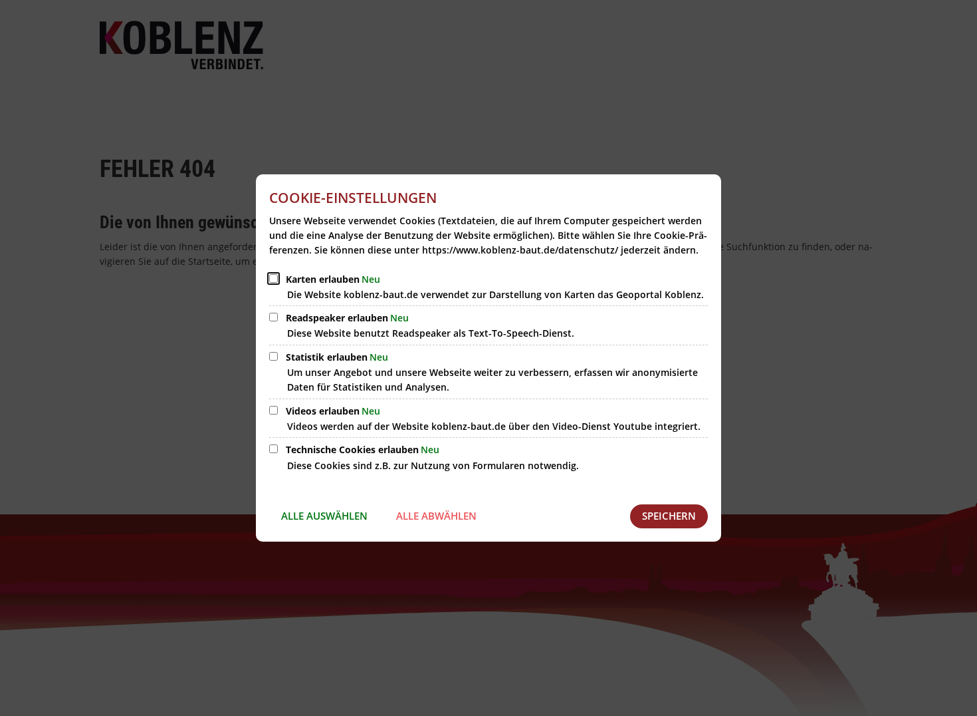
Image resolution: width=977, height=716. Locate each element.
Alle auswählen (324, 515)
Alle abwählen (436, 515)
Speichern (669, 515)
